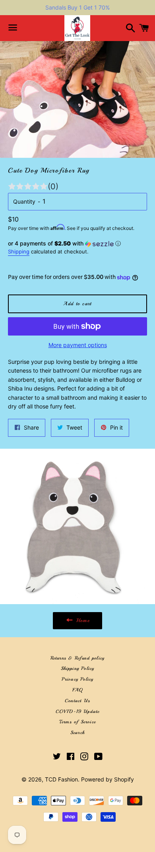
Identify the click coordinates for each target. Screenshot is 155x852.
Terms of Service (77, 722)
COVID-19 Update (78, 712)
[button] (77, 243)
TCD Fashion (61, 779)
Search (77, 733)
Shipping (18, 251)
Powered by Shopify (107, 779)
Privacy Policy (78, 679)
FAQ (77, 690)
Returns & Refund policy (77, 658)
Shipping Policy (78, 668)
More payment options (77, 345)
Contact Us (77, 701)
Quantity (24, 201)
